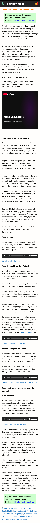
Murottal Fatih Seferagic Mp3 (12, 513)
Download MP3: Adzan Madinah (14, 424)
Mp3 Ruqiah (10, 519)
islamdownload (15, 3)
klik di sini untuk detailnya (24, 20)
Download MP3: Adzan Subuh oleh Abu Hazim (19, 382)
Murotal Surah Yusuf (23, 519)
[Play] (4, 256)
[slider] (34, 255)
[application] (20, 256)
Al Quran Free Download (16, 516)
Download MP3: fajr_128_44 (12, 261)
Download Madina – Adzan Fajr (14, 343)
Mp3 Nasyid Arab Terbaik (13, 508)
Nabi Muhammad (26, 332)
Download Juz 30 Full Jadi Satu (25, 511)
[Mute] (29, 256)
